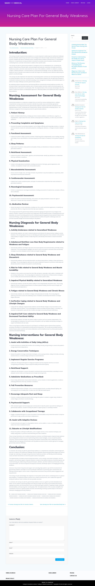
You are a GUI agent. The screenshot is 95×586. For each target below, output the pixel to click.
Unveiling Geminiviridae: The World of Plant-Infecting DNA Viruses (79, 46)
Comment (12, 525)
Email (11, 548)
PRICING (83, 2)
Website (11, 553)
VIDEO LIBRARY (75, 2)
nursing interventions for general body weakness (43, 497)
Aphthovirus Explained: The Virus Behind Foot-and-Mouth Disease (79, 52)
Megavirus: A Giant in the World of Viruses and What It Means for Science (79, 72)
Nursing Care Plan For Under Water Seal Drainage (80, 93)
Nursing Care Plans (29, 47)
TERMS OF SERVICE (10, 572)
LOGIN (88, 2)
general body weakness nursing (18, 494)
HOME (67, 2)
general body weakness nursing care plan (36, 494)
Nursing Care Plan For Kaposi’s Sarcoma (81, 82)
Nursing (22, 47)
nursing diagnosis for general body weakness (20, 497)
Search (72, 35)
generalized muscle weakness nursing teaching (29, 496)
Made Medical (13, 3)
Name (11, 542)
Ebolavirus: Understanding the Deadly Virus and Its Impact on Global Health (78, 58)
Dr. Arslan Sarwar (14, 47)
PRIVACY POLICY (10, 578)
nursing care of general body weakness (51, 496)
